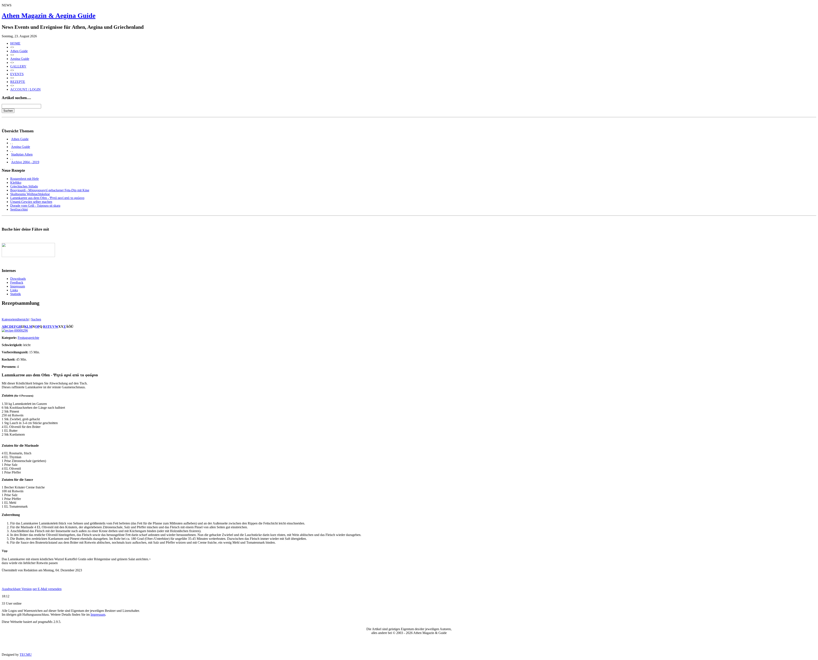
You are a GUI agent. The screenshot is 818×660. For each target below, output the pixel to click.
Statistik (15, 294)
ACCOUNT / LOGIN (25, 89)
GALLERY (18, 66)
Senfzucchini (19, 209)
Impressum (17, 286)
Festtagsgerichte (28, 337)
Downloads (18, 278)
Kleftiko (15, 182)
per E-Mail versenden (47, 589)
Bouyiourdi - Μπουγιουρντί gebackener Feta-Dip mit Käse (49, 190)
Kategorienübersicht (15, 319)
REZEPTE (17, 82)
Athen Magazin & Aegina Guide (48, 15)
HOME (15, 43)
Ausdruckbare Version (17, 589)
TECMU (26, 654)
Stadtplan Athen (22, 154)
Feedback (16, 282)
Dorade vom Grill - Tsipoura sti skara (35, 205)
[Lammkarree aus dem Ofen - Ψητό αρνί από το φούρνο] (15, 330)
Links (14, 290)
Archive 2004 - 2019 (25, 162)
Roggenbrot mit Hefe (24, 179)
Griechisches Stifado (24, 186)
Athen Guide (19, 51)
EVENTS (17, 74)
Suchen (36, 319)
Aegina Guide (19, 59)
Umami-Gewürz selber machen (31, 202)
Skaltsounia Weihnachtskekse (30, 194)
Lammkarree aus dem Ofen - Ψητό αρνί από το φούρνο (47, 198)
